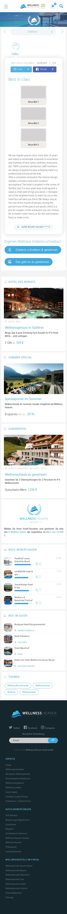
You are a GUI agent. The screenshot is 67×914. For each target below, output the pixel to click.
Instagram (50, 728)
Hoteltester (11, 824)
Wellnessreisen (29, 692)
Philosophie (11, 847)
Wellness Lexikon (13, 787)
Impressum (11, 801)
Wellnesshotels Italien (16, 884)
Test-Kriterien (12, 815)
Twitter (16, 728)
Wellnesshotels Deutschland (19, 865)
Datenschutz (25, 801)
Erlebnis (32, 31)
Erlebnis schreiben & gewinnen (36, 250)
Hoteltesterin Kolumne (16, 833)
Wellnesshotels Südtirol (16, 888)
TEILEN (46, 69)
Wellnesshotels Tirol (15, 879)
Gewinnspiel (11, 792)
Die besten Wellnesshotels (18, 774)
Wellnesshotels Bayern (16, 870)
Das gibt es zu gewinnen (32, 262)
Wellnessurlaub (42, 685)
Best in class (19, 79)
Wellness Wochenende (18, 685)
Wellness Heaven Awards (17, 838)
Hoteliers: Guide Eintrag (17, 796)
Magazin (10, 829)
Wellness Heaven (13, 842)
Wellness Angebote (15, 783)
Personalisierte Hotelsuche (18, 778)
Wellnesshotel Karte (15, 769)
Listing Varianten (13, 851)
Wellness (11, 692)
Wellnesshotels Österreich (18, 874)
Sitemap (9, 897)
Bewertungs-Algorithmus (17, 820)
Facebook (32, 728)
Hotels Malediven (14, 893)
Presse (8, 765)
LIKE (23, 69)
